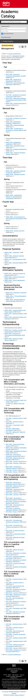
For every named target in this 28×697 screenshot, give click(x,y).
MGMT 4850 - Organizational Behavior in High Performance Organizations (14, 196)
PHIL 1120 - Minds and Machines (14, 598)
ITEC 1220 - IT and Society (13, 425)
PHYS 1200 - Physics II (12, 472)
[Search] (26, 31)
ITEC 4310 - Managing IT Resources (15, 432)
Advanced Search (6, 37)
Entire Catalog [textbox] (4, 28)
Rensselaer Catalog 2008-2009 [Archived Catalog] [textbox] (11, 21)
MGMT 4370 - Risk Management (13, 259)
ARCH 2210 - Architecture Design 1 (15, 530)
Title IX (22, 674)
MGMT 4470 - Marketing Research (13, 313)
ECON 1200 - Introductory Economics (16, 118)
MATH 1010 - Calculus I (12, 461)
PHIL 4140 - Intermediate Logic (14, 608)
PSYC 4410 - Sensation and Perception (16, 567)
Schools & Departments (14, 53)
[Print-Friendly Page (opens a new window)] (22, 47)
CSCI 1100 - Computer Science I (14, 418)
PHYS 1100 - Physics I (11, 470)
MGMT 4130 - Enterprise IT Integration (16, 292)
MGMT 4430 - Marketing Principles (15, 174)
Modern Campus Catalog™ (17, 695)
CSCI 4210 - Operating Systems (14, 638)
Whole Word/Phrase (8, 33)
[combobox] (14, 22)
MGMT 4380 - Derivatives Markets (13, 262)
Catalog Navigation (8, 41)
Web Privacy (15, 674)
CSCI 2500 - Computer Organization (15, 634)
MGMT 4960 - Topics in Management (14, 280)
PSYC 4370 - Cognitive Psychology (15, 563)
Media (9, 674)
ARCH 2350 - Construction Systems (15, 534)
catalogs (6, 691)
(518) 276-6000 (14, 670)
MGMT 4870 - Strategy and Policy (15, 231)
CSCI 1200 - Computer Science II (15, 421)
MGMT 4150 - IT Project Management (16, 296)
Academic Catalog (9, 14)
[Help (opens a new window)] (25, 47)
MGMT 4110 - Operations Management (16, 149)
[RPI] (6, 4)
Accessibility (14, 677)
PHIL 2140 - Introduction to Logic (15, 605)
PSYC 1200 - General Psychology (15, 549)
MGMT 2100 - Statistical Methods (15, 125)
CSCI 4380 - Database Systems (14, 641)
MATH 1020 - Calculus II (12, 463)
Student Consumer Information (14, 676)
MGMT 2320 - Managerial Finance (15, 146)
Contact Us (14, 672)
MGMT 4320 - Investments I (12, 252)
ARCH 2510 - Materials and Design (15, 537)
